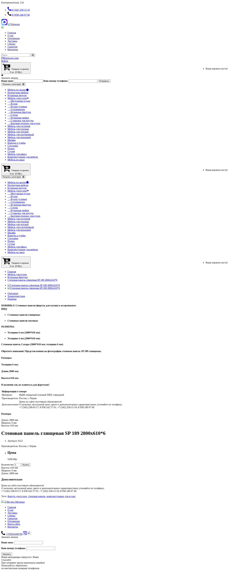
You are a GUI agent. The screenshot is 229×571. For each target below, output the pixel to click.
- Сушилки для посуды (20, 120)
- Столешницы (16, 109)
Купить (26, 465)
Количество (7, 464)
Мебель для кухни (17, 98)
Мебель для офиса (17, 154)
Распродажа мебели (17, 92)
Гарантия (12, 46)
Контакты (12, 49)
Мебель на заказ (15, 159)
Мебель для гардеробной (20, 134)
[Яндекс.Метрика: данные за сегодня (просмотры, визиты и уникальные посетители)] (14, 502)
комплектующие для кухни (61, 496)
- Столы (12, 115)
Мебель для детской (18, 131)
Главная (11, 32)
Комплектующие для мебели (22, 157)
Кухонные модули (17, 95)
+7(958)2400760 (14, 534)
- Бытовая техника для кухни (23, 123)
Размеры (12, 299)
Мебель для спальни (18, 129)
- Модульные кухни (18, 101)
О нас (10, 35)
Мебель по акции (16, 89)
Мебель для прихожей (19, 137)
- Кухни (12, 103)
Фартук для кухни (17, 496)
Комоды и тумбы (16, 143)
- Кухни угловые (17, 106)
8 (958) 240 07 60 (21, 15)
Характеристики (16, 296)
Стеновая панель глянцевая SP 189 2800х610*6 (32, 280)
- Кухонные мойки (18, 117)
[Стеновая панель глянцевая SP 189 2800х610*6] (33, 285)
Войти (4, 61)
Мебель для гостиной (18, 126)
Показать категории (11, 84)
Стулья (11, 151)
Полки (10, 148)
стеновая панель (36, 496)
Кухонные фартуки (17, 277)
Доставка (12, 41)
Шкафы (11, 140)
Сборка (11, 44)
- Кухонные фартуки (19, 112)
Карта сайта (13, 524)
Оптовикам (13, 38)
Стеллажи (12, 145)
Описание (12, 293)
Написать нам (11, 58)
